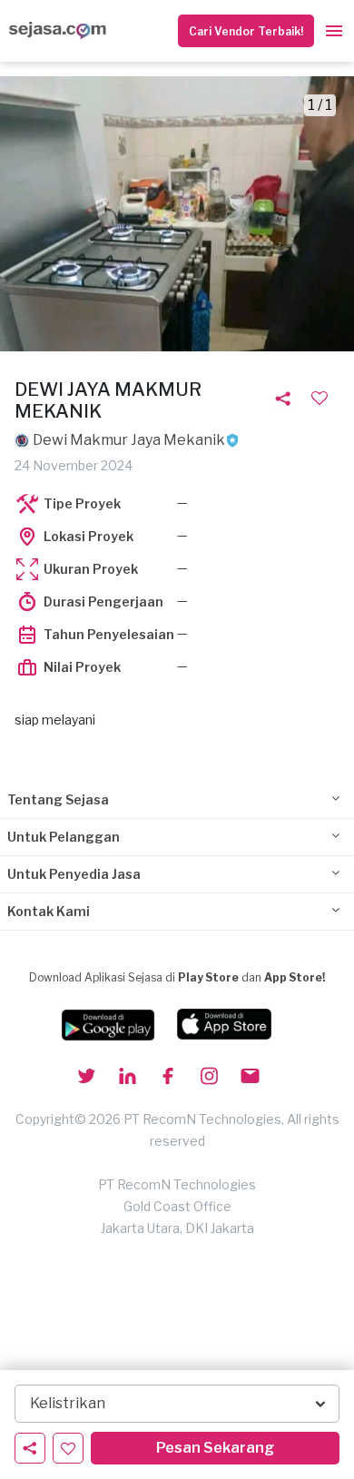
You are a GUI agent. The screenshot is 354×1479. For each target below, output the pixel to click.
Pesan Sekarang (215, 1447)
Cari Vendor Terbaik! (246, 31)
